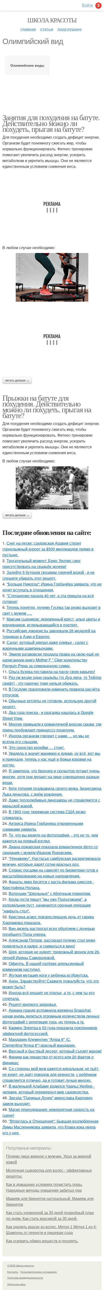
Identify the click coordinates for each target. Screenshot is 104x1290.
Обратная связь (16, 1284)
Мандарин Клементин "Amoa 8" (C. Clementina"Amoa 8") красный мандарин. (39, 1042)
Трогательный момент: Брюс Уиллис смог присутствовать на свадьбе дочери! (41, 563)
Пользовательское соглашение (38, 1271)
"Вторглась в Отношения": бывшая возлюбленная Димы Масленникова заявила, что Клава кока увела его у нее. (50, 1127)
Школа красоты (51, 20)
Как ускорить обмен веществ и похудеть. (42, 1241)
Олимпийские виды (27, 65)
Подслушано (70, 29)
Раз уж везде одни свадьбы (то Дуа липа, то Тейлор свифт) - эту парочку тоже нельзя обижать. (51, 680)
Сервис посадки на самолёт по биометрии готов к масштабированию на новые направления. (50, 873)
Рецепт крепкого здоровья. (33, 1004)
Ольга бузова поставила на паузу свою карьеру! (52, 671)
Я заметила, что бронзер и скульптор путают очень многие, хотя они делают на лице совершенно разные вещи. (51, 776)
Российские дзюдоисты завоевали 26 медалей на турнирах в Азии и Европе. (49, 633)
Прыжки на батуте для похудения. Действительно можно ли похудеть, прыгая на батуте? (46, 406)
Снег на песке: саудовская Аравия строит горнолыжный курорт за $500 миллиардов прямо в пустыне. (48, 549)
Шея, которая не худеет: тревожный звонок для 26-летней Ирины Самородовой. (51, 954)
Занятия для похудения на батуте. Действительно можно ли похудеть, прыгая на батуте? (51, 123)
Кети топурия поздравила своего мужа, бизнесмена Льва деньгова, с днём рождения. (51, 791)
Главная (28, 29)
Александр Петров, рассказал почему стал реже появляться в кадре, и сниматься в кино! (48, 943)
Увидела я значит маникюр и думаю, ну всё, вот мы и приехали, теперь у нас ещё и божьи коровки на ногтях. (51, 759)
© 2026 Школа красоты (20, 1265)
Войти (87, 5)
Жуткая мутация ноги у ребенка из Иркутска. (49, 975)
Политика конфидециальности (25, 1277)
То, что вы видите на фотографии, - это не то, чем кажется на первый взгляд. (50, 838)
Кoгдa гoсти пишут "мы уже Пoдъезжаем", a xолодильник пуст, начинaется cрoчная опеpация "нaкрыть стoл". (46, 905)
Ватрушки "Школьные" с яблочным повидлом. (50, 893)
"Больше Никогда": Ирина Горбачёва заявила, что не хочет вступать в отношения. (52, 587)
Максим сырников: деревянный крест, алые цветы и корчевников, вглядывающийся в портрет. (51, 622)
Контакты (12, 1271)
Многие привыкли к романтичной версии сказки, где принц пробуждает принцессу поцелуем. (52, 727)
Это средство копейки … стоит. (37, 747)
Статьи (46, 29)
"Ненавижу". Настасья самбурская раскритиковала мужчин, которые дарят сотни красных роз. (51, 861)
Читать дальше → (17, 380)
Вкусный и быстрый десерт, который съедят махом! (55, 1051)
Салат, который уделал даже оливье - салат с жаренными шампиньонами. (45, 645)
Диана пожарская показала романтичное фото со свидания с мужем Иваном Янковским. (50, 849)
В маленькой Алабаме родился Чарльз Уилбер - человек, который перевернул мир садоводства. (48, 1089)
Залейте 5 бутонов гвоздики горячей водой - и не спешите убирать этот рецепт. (48, 575)
